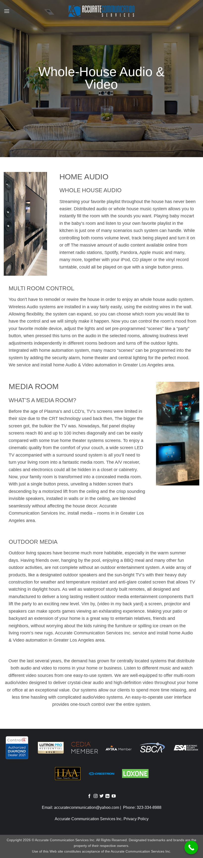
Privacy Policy (136, 819)
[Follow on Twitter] (101, 796)
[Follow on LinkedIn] (107, 796)
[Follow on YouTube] (114, 796)
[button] (7, 11)
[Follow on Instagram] (95, 796)
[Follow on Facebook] (89, 796)
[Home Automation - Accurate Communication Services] (101, 11)
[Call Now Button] (191, 847)
